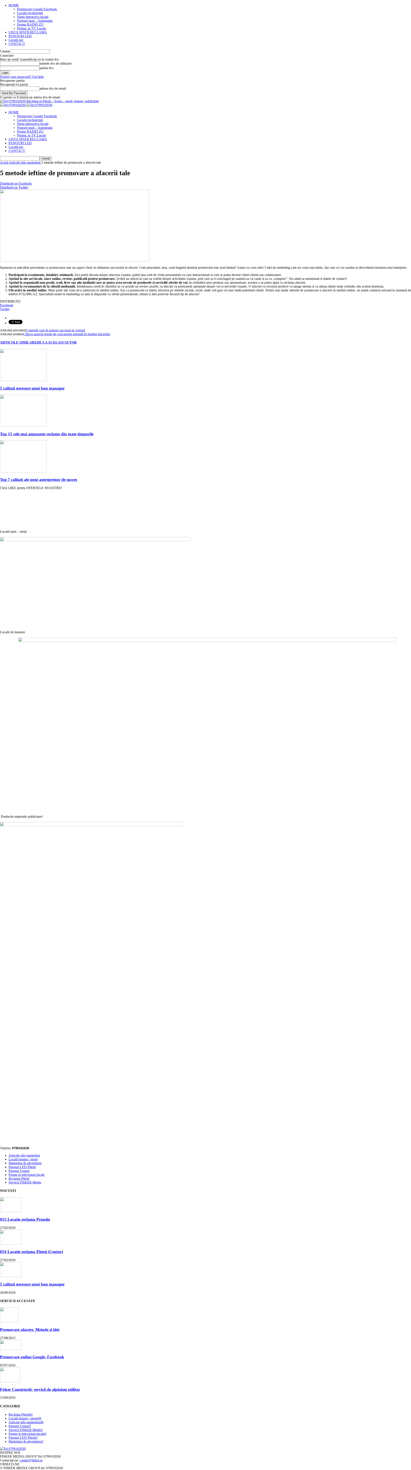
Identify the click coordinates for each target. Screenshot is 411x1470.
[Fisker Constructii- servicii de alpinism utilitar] (10, 1381)
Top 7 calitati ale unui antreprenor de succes (38, 479)
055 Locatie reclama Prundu (25, 1219)
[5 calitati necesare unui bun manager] (23, 380)
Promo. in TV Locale (31, 28)
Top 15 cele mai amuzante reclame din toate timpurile (47, 434)
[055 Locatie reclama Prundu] (10, 1211)
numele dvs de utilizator (56, 63)
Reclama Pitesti (19, 1178)
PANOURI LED (20, 36)
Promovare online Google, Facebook (32, 1357)
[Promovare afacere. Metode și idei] (9, 1321)
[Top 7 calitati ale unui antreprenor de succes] (23, 471)
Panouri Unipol (19, 1171)
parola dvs (47, 68)
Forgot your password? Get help (22, 77)
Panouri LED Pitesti (22, 1167)
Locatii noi (16, 40)
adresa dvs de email (53, 88)
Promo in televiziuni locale (27, 1174)
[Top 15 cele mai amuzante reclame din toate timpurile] (23, 425)
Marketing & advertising (25, 1163)
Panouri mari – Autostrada (34, 20)
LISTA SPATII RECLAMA (28, 32)
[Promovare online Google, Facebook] (10, 1349)
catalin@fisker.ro (31, 1460)
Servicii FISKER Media (25, 1182)
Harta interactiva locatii (32, 17)
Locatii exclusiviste (30, 13)
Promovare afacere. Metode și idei (29, 1329)
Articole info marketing (24, 1155)
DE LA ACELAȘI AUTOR (57, 342)
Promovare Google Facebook (37, 9)
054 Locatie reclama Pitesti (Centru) (31, 1251)
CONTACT (17, 44)
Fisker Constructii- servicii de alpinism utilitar (40, 1389)
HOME (14, 5)
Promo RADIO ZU (30, 24)
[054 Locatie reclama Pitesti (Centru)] (10, 1243)
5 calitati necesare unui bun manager (32, 388)
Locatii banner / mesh (23, 1159)
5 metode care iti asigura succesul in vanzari (55, 330)
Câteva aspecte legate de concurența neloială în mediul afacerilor (66, 334)
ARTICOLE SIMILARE (18, 342)
